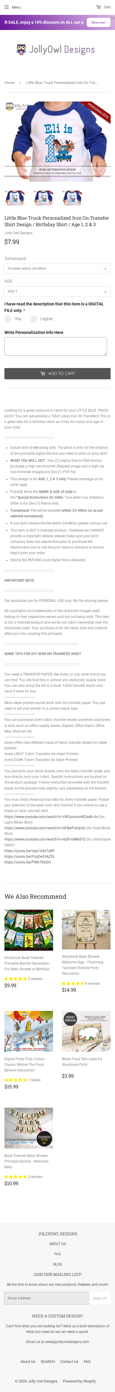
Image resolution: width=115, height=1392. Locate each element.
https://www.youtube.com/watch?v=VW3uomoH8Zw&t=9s (51, 817)
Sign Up (100, 1298)
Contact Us (69, 1361)
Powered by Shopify (79, 1381)
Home (9, 82)
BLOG (57, 1264)
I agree (46, 318)
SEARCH (48, 1361)
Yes (18, 318)
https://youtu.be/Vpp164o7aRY (29, 851)
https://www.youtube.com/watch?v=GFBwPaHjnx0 (45, 828)
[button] (16, 979)
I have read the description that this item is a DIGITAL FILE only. (54, 307)
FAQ (57, 1254)
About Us (27, 1361)
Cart (107, 7)
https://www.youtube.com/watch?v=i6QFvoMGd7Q (45, 839)
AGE (8, 281)
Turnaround (15, 258)
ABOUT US (57, 1244)
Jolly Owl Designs (43, 1381)
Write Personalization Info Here (33, 332)
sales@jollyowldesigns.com (67, 1342)
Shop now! (98, 22)
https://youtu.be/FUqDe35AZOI (29, 856)
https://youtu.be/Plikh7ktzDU (27, 862)
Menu (16, 7)
